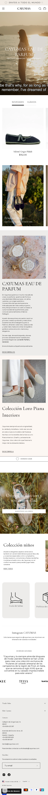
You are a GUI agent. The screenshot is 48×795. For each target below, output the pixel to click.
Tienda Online (6, 703)
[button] (39, 8)
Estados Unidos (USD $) (11, 781)
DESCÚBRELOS (8, 352)
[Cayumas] (24, 8)
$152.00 (23, 155)
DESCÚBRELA (8, 451)
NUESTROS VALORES (24, 511)
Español (25, 781)
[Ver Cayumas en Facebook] (9, 774)
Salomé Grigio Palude (23, 152)
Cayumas (8, 785)
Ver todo (8, 568)
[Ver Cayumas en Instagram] (4, 774)
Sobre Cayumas (6, 711)
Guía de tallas (16, 606)
